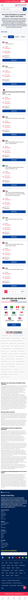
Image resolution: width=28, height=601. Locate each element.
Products (5, 36)
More (3, 588)
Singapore (8, 567)
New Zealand (11, 572)
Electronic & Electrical (17, 583)
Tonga (7, 572)
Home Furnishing (13, 585)
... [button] (18, 291)
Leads (5, 31)
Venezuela (17, 575)
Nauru (16, 572)
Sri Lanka (10, 562)
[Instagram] (9, 557)
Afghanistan (21, 570)
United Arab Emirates (5, 570)
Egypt (12, 565)
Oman (12, 570)
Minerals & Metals (20, 585)
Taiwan (13, 567)
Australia (20, 572)
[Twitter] (6, 557)
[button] (25, 291)
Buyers (11, 36)
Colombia (7, 575)
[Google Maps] (23, 557)
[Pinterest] (16, 557)
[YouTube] (19, 557)
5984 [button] (22, 291)
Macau (3, 572)
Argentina (3, 567)
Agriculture (4, 580)
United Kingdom (22, 565)
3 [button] (12, 291)
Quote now (14, 60)
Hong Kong (4, 565)
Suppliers (17, 36)
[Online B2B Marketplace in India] (20, 5)
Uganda (8, 565)
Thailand (17, 567)
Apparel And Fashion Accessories (13, 580)
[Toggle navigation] (1, 5)
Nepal (6, 562)
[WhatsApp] (26, 557)
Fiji (24, 572)
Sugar (6, 42)
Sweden (16, 565)
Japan (3, 562)
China (21, 562)
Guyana (3, 575)
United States (16, 562)
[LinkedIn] (13, 557)
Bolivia (12, 575)
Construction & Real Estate (6, 583)
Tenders (23, 36)
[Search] (25, 9)
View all (14, 325)
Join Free (22, 1)
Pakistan (16, 570)
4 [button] (15, 291)
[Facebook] (3, 557)
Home (2, 31)
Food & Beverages (5, 585)
